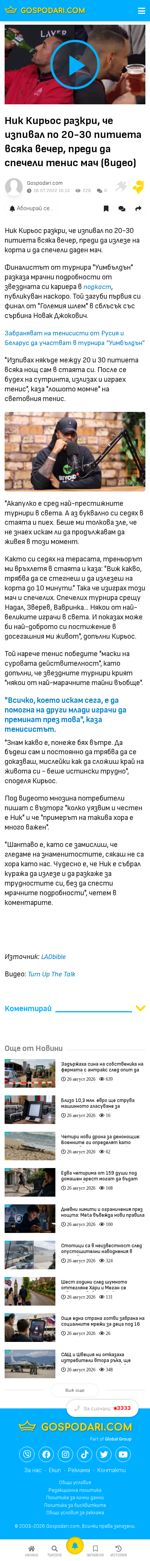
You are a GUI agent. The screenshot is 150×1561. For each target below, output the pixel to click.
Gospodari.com (45, 183)
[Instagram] (65, 1454)
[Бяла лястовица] (120, 187)
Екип (55, 1470)
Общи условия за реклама (75, 1513)
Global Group (118, 1439)
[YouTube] (123, 1454)
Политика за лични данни (75, 1498)
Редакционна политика (75, 1490)
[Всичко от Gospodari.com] (14, 187)
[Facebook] (46, 1454)
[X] (104, 1454)
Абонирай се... (35, 208)
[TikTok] (84, 1454)
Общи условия (75, 1482)
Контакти (111, 1470)
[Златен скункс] (138, 187)
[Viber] (27, 1454)
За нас (33, 1470)
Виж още (75, 1390)
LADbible (53, 957)
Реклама (79, 1470)
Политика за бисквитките (75, 1505)
